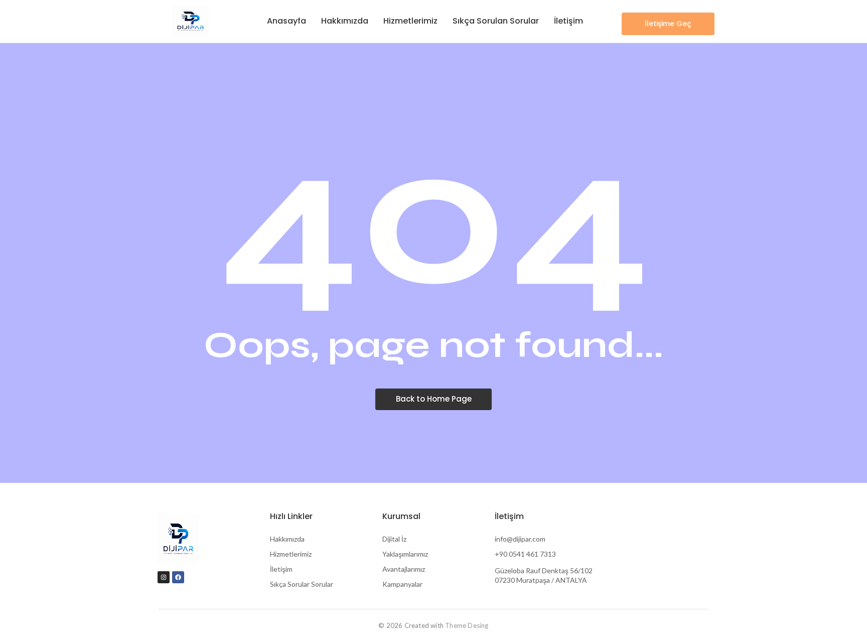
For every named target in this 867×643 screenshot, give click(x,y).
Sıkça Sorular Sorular (301, 584)
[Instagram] (164, 577)
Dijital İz (394, 539)
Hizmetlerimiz (410, 21)
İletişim (568, 21)
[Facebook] (178, 577)
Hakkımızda (344, 21)
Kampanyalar (402, 584)
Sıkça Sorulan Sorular (496, 21)
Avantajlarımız (403, 569)
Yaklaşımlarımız (405, 554)
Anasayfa (286, 21)
